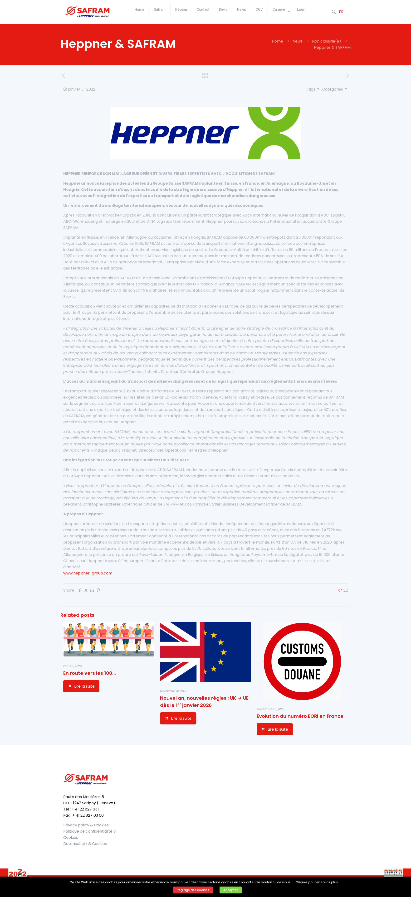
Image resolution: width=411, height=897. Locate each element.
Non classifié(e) (326, 41)
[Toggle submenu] (280, 21)
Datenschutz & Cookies (85, 843)
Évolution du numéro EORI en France (300, 716)
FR (341, 11)
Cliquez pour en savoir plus (317, 882)
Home (277, 41)
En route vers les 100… (89, 673)
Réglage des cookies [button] (193, 890)
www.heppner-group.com (87, 573)
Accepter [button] (230, 890)
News (298, 41)
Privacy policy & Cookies (86, 825)
